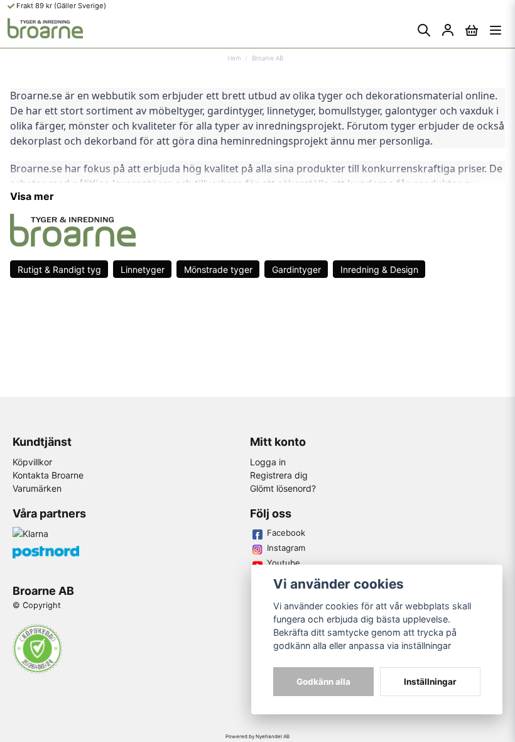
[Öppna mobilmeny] (495, 30)
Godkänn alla (323, 682)
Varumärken (37, 488)
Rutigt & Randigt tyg (59, 269)
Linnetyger (143, 269)
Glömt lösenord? (283, 488)
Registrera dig (279, 475)
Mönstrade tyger (218, 269)
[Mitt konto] (448, 30)
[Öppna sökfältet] (424, 30)
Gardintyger (296, 269)
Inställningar (430, 682)
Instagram (286, 548)
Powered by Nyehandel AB (257, 736)
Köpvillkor (32, 462)
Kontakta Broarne (48, 475)
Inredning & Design (379, 269)
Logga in (268, 462)
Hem (234, 58)
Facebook (286, 533)
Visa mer (32, 196)
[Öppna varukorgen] (472, 30)
